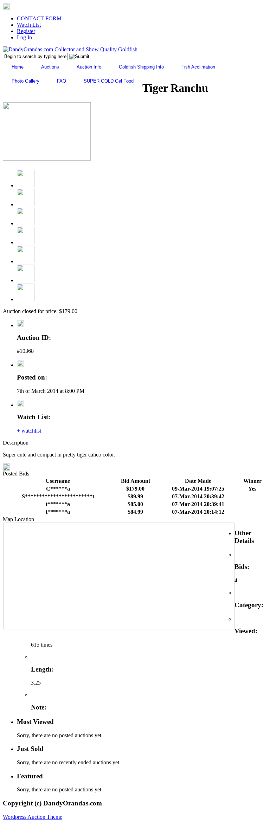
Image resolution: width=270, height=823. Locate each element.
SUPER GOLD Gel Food (109, 81)
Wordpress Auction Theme (32, 817)
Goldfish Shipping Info (141, 67)
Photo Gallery (25, 81)
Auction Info (89, 67)
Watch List (29, 25)
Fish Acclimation (198, 67)
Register (26, 31)
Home (18, 67)
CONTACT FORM (39, 18)
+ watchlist (29, 431)
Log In (24, 37)
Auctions (50, 67)
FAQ (61, 81)
